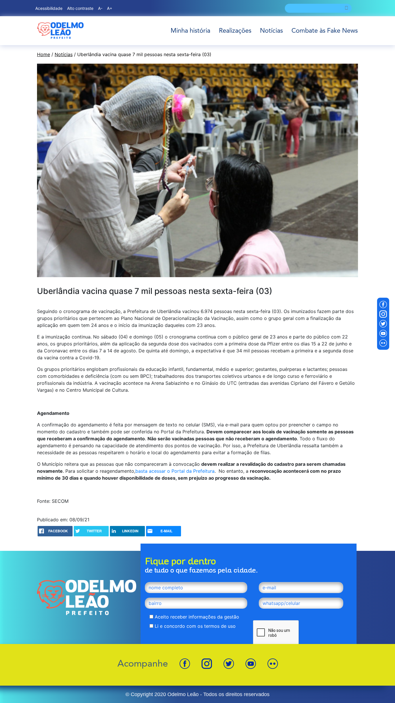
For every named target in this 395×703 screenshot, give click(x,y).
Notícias (271, 30)
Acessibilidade (48, 8)
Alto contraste (80, 8)
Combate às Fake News (324, 30)
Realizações (235, 30)
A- (100, 8)
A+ (109, 8)
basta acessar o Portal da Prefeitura (175, 471)
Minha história (190, 30)
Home (43, 54)
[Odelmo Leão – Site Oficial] (60, 30)
